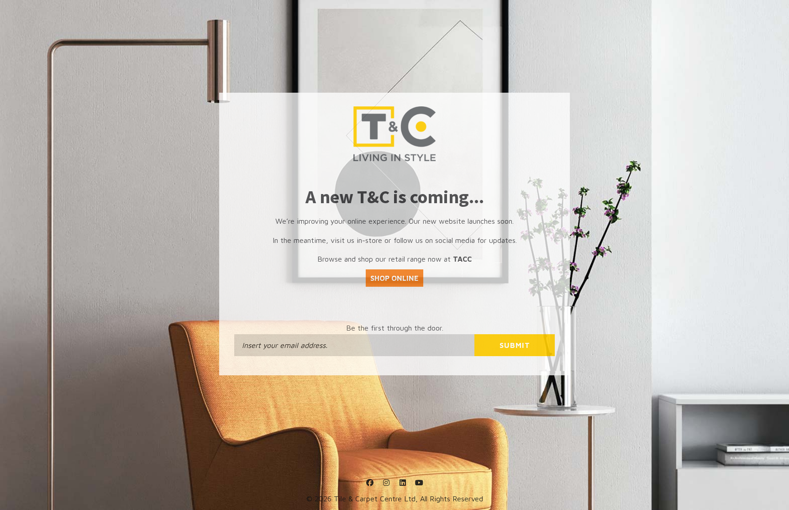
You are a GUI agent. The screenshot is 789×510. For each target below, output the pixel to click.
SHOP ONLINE (394, 278)
